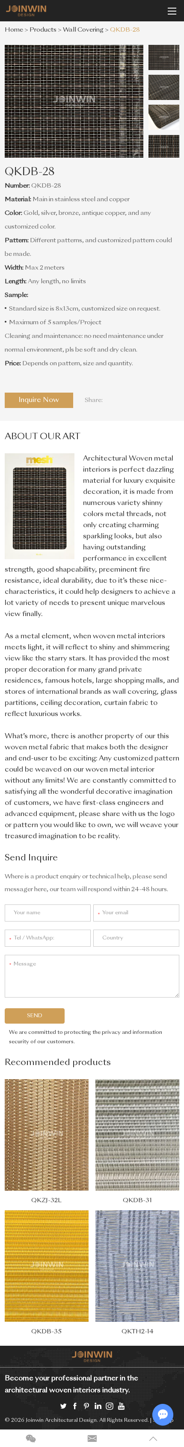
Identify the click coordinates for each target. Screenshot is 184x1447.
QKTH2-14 (138, 1332)
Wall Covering (83, 30)
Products (43, 30)
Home (14, 30)
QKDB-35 (46, 1332)
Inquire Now (38, 400)
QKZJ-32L (46, 1200)
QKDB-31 (137, 1200)
